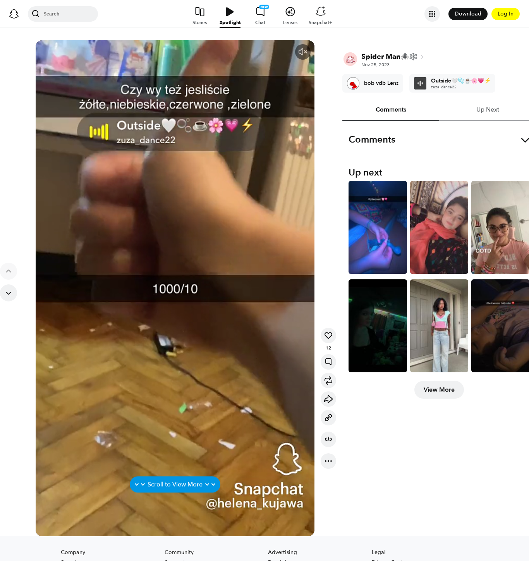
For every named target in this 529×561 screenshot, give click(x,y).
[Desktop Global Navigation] (14, 14)
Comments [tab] (391, 109)
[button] (303, 52)
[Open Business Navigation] (432, 14)
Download (468, 13)
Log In (506, 13)
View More (439, 389)
